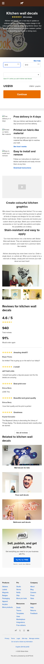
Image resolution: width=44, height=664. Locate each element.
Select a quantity (9, 70)
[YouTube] (28, 630)
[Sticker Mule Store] (16, 630)
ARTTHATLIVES (8, 371)
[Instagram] (24, 630)
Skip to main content (1, 1)
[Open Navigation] (3, 3)
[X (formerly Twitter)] (20, 630)
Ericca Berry (7, 388)
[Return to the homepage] (22, 3)
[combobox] (22, 74)
